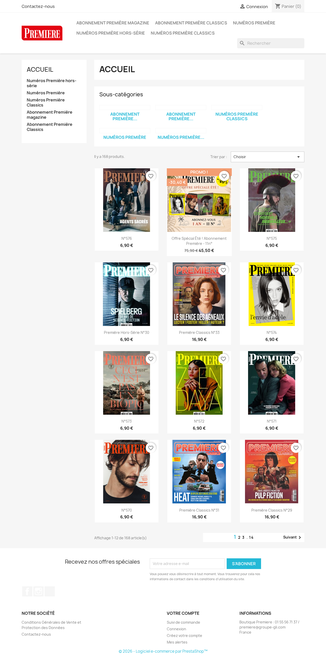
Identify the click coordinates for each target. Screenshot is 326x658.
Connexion (176, 628)
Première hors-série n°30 (126, 332)
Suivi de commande (183, 622)
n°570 (126, 510)
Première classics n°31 (199, 510)
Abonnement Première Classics (191, 23)
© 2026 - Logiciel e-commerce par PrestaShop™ (163, 651)
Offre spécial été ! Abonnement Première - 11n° (199, 241)
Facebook (27, 591)
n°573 (126, 421)
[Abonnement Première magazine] (180, 107)
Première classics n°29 (271, 510)
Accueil (40, 69)
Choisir (268, 157)
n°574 (272, 332)
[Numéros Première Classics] (236, 107)
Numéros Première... (181, 137)
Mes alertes (177, 642)
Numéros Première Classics (183, 33)
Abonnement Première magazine (112, 23)
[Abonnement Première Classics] (124, 107)
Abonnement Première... (125, 116)
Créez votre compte (184, 635)
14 (251, 537)
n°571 (272, 421)
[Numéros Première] (124, 130)
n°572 (199, 421)
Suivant (293, 537)
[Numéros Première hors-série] (180, 130)
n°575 (272, 238)
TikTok (50, 591)
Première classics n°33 (199, 332)
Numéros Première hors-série (110, 33)
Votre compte (183, 613)
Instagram (38, 591)
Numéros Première (254, 23)
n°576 (126, 238)
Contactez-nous (38, 6)
